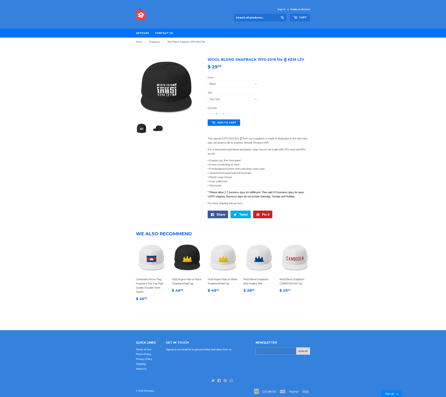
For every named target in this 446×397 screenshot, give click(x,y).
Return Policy (143, 354)
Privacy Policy (144, 358)
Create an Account (300, 9)
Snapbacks (154, 42)
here (239, 203)
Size (210, 92)
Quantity (212, 108)
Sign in (281, 9)
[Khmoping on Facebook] (219, 381)
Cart (302, 17)
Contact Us (164, 33)
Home (139, 42)
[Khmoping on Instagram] (231, 381)
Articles (142, 33)
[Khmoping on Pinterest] (225, 381)
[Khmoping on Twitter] (213, 381)
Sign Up (303, 351)
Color (211, 77)
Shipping (141, 363)
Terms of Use (143, 349)
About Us (141, 368)
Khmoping (149, 391)
